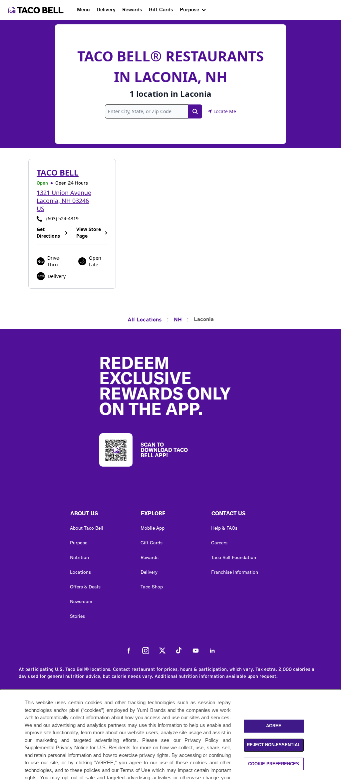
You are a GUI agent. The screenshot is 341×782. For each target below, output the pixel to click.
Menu (83, 9)
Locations (80, 572)
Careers (219, 543)
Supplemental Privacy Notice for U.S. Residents (78, 747)
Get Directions (48, 232)
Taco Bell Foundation (233, 557)
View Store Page (88, 232)
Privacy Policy (201, 740)
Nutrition (79, 557)
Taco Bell (58, 172)
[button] (100, 515)
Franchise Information (234, 572)
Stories (77, 616)
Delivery (106, 9)
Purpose (189, 9)
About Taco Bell (86, 528)
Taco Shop (152, 587)
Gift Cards (161, 9)
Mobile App (153, 528)
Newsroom (81, 601)
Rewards (132, 9)
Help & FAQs (224, 528)
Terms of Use (135, 770)
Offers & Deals (85, 587)
